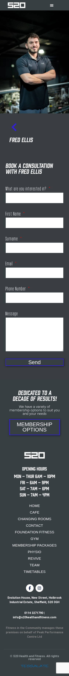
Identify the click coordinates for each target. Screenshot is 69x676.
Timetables (35, 572)
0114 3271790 (33, 613)
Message (11, 312)
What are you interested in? (26, 187)
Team (35, 565)
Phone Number (16, 287)
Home (34, 506)
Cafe (34, 512)
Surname (12, 237)
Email (9, 262)
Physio (34, 552)
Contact (34, 525)
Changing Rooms (34, 519)
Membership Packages (34, 545)
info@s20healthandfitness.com (34, 617)
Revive (34, 558)
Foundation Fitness (34, 532)
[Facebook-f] (30, 588)
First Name (13, 212)
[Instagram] (39, 588)
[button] (51, 5)
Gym (35, 539)
